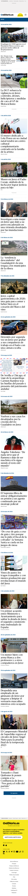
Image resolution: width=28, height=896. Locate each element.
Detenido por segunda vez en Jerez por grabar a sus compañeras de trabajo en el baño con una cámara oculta (13, 342)
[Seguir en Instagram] (14, 851)
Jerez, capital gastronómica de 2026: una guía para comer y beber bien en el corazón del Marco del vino (13, 303)
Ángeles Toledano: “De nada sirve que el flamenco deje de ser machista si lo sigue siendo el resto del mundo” (13, 459)
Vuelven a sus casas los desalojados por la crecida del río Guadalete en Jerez (13, 420)
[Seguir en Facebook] (9, 851)
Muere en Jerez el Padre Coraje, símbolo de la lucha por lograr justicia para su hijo (14, 183)
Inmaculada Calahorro (5, 547)
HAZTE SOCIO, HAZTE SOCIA (13, 837)
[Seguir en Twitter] (7, 851)
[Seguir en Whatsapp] (23, 851)
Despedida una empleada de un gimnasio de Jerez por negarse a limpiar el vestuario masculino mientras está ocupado (13, 697)
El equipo (14, 863)
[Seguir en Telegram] (11, 851)
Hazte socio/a (20, 15)
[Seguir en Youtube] (17, 851)
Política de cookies (14, 881)
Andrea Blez (3, 65)
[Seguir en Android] (3, 845)
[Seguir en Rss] (4, 853)
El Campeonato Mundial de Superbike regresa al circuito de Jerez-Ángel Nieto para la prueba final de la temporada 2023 (14, 738)
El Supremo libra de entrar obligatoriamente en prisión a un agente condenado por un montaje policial (14, 498)
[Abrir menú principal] (26, 14)
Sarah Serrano (4, 311)
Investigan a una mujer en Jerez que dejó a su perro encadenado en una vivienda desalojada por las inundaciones (14, 224)
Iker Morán (3, 585)
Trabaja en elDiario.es (14, 865)
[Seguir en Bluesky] (4, 851)
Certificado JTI (14, 890)
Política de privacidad (14, 874)
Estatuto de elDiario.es (14, 868)
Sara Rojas (3, 391)
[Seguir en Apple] (6, 845)
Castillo (20, 818)
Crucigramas (10, 818)
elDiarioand (3, 51)
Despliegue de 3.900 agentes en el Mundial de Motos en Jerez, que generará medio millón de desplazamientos (13, 47)
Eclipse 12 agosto (15, 818)
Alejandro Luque (4, 468)
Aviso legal (14, 872)
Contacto (14, 883)
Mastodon (14, 892)
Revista (14, 886)
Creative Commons (14, 870)
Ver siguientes (14, 793)
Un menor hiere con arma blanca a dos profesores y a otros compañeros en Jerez (12, 658)
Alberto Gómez (4, 154)
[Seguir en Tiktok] (20, 851)
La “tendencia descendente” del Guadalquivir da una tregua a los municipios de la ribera (13, 263)
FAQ (14, 877)
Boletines (14, 888)
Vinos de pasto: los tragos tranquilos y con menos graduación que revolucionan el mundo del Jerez (13, 578)
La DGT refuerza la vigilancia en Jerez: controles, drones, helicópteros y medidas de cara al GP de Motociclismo (13, 97)
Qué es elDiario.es (14, 861)
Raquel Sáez (3, 106)
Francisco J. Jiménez (5, 629)
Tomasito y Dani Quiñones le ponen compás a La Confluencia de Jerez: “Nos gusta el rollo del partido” (12, 779)
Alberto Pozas (4, 506)
